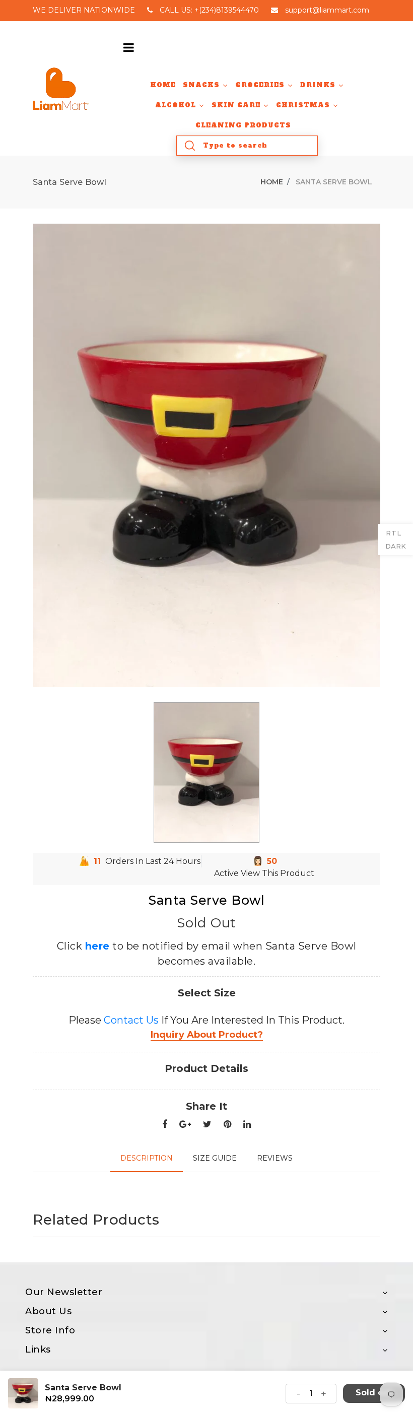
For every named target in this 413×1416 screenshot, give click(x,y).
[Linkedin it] (247, 1124)
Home (271, 181)
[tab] (146, 1158)
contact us (131, 1020)
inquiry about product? (207, 1034)
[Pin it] (227, 1124)
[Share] (164, 1124)
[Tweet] (207, 1124)
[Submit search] (190, 145)
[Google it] (185, 1124)
